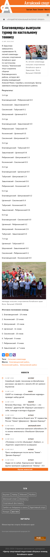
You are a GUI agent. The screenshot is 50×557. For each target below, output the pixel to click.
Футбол (32, 495)
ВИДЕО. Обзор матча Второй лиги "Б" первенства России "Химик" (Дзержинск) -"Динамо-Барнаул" (26, 419)
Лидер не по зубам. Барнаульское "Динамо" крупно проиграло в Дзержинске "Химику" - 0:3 (24, 464)
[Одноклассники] (7, 354)
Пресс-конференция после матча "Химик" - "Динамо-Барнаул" (23, 453)
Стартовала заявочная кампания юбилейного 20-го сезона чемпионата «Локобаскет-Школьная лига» (26, 431)
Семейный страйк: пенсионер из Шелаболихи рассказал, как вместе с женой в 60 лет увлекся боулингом (25, 384)
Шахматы (23, 499)
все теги (15, 512)
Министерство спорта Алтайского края (18, 525)
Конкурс (6, 512)
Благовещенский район (19, 362)
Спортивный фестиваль (13, 503)
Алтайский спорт (36, 3)
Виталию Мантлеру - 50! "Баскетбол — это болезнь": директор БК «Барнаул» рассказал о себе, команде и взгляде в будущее (24, 408)
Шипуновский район (28, 365)
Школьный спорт (10, 499)
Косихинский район (10, 365)
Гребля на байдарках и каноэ (15, 507)
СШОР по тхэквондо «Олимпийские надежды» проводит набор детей (24, 395)
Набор (14, 495)
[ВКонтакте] (3, 354)
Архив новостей (25, 469)
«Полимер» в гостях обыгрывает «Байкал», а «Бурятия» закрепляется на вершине (24, 443)
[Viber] (14, 354)
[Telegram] (10, 354)
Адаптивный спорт (37, 507)
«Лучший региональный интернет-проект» (25, 19)
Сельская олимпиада (17, 359)
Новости (25, 372)
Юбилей (23, 495)
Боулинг (6, 495)
